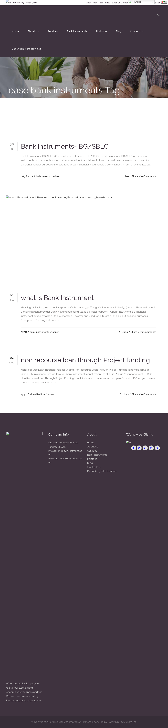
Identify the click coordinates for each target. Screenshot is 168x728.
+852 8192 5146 (57, 446)
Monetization (37, 394)
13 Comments (148, 332)
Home (90, 442)
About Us (92, 446)
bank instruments (40, 176)
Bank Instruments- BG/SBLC (64, 146)
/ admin (55, 176)
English (137, 2)
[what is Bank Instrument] (84, 241)
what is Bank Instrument (57, 297)
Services (92, 450)
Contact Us (93, 467)
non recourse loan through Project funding (85, 360)
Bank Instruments (97, 454)
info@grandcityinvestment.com (65, 452)
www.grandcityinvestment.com (65, 460)
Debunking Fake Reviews (101, 471)
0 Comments (148, 176)
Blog (90, 463)
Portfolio (92, 458)
